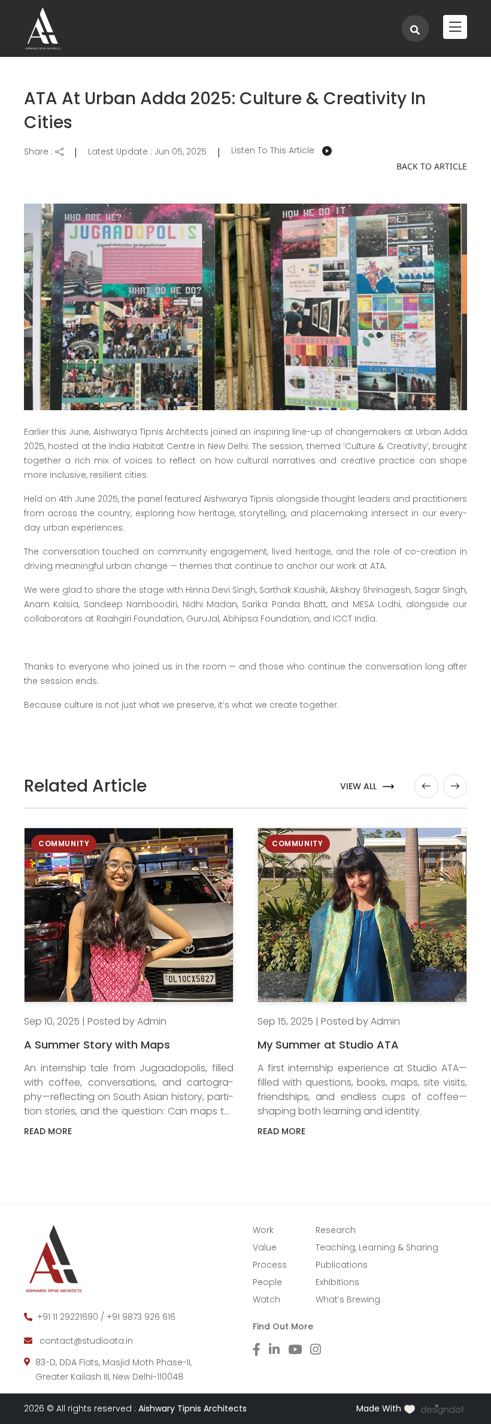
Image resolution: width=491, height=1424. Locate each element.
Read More (48, 1131)
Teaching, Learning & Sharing (377, 1247)
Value (265, 1247)
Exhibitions (337, 1282)
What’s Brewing (348, 1299)
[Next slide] (455, 786)
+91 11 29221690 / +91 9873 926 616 (106, 1317)
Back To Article (431, 166)
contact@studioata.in (86, 1341)
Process (270, 1265)
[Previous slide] (426, 786)
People (267, 1282)
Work (263, 1230)
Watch (266, 1299)
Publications (342, 1265)
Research (336, 1230)
